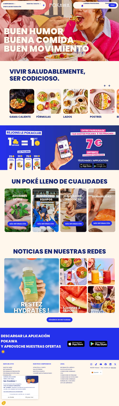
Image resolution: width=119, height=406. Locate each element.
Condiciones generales (67, 379)
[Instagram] (91, 364)
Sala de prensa (37, 369)
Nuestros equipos (39, 371)
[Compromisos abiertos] (14, 3)
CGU (61, 373)
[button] (105, 86)
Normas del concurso (67, 381)
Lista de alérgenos (66, 383)
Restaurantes (7, 369)
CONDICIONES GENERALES (67, 371)
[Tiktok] (96, 364)
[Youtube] (101, 364)
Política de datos (66, 369)
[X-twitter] (115, 364)
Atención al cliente (39, 367)
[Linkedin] (110, 364)
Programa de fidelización (11, 371)
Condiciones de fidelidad (68, 375)
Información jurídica (67, 367)
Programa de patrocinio (11, 373)
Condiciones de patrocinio (69, 377)
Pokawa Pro (7, 375)
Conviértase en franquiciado (42, 373)
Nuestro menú (7, 367)
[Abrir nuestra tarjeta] (40, 3)
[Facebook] (106, 364)
